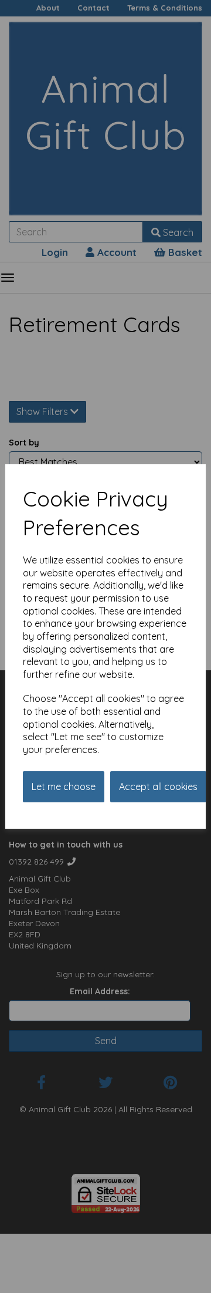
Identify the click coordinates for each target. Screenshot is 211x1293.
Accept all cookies (158, 786)
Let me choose (64, 786)
